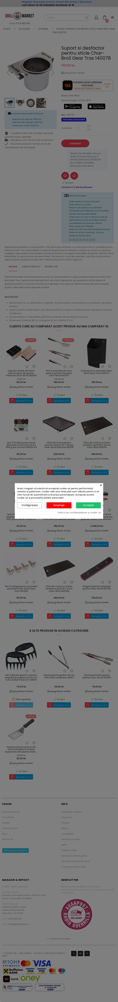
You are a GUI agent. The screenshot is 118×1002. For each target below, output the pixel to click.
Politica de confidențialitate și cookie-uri (79, 512)
